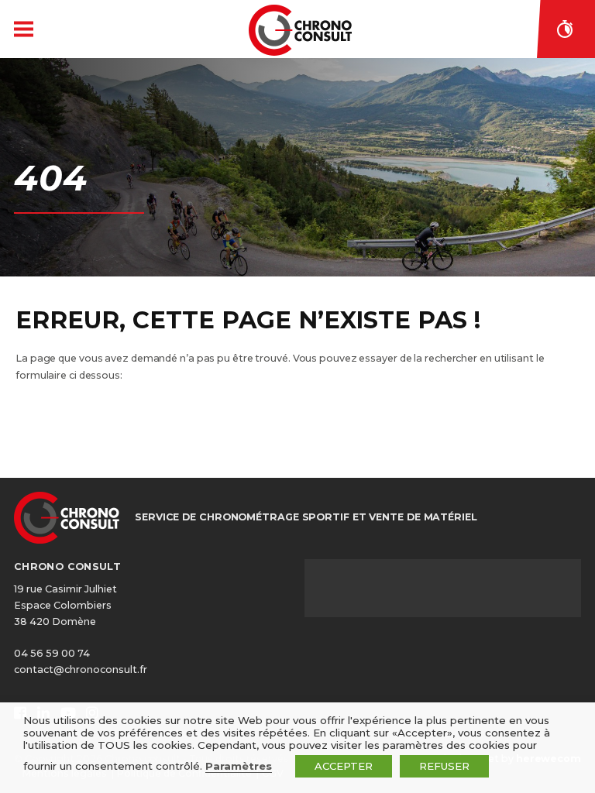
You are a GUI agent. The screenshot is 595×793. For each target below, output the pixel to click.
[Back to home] (300, 30)
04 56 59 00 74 (52, 653)
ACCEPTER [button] (344, 766)
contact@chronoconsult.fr (80, 669)
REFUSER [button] (444, 766)
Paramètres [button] (238, 766)
